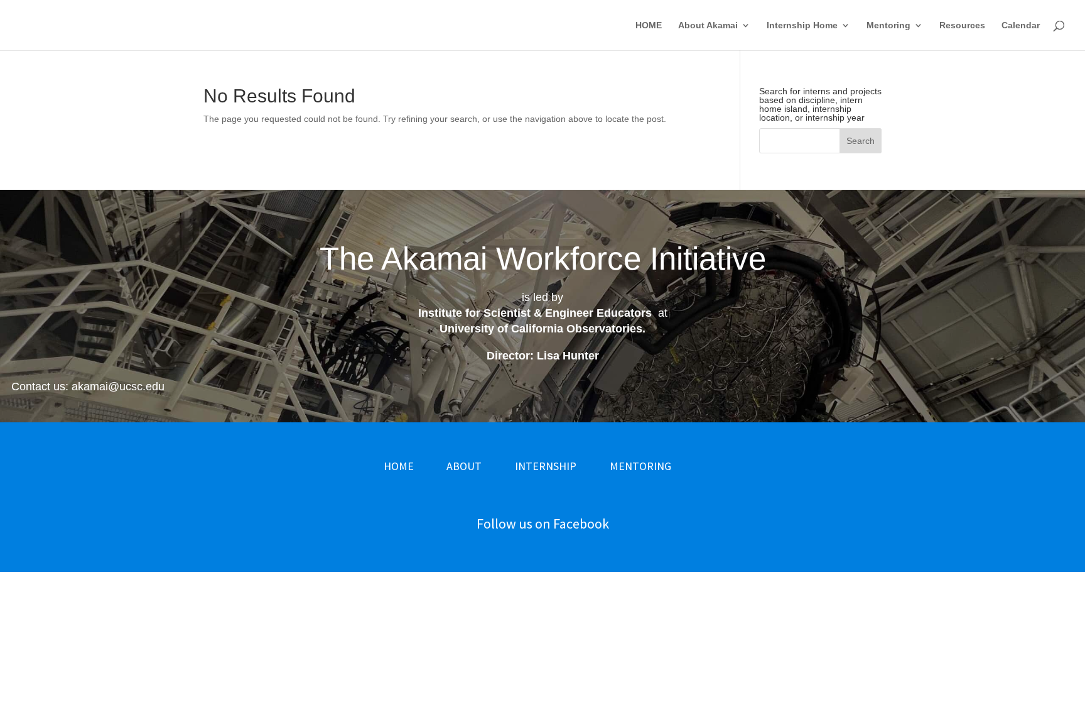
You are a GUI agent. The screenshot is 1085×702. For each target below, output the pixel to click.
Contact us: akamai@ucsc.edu (88, 386)
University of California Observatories (541, 328)
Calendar (1020, 25)
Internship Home (802, 25)
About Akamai (708, 25)
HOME (648, 25)
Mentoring (888, 25)
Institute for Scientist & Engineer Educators (535, 313)
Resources (962, 25)
